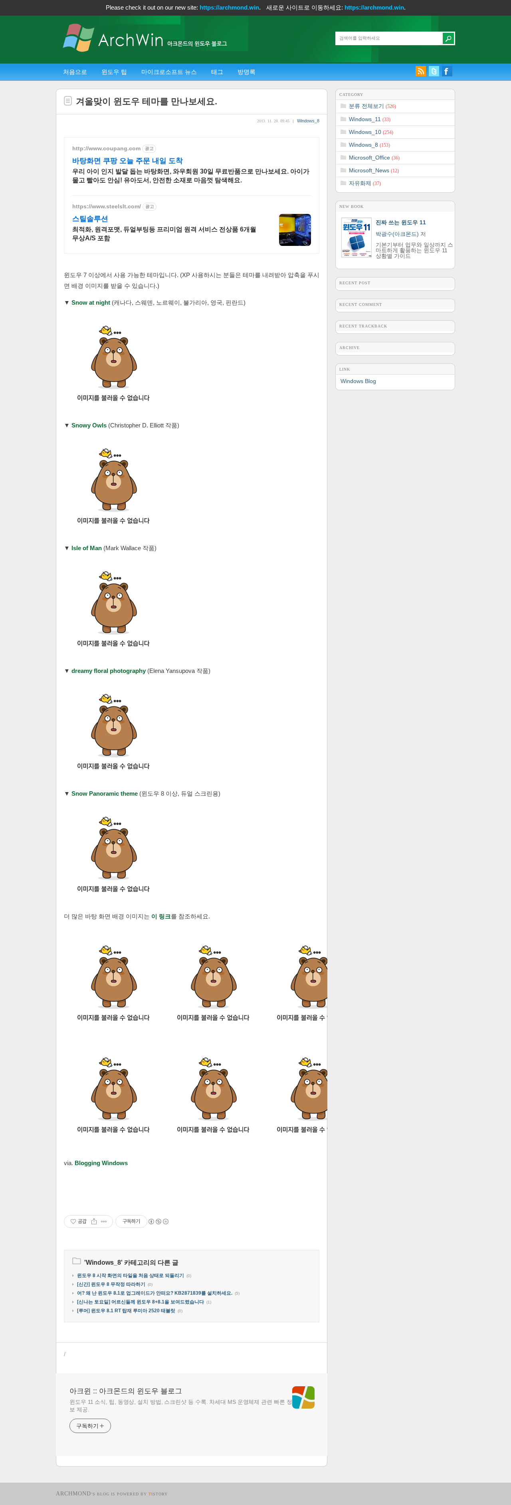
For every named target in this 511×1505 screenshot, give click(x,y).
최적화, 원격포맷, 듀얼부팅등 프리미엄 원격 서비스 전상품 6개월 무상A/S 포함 (164, 234)
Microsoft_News (374, 170)
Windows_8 (308, 120)
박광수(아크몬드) (397, 234)
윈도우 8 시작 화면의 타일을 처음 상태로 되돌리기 (130, 1275)
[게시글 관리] (104, 1222)
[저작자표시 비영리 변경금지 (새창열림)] (158, 1221)
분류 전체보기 (372, 106)
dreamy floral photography (108, 670)
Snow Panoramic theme (104, 793)
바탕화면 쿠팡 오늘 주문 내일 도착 (127, 161)
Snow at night (90, 302)
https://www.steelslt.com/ (106, 206)
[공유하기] (94, 1222)
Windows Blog (358, 381)
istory (158, 1494)
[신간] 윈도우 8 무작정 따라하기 (111, 1284)
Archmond (73, 1494)
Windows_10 (371, 132)
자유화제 (365, 183)
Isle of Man (86, 548)
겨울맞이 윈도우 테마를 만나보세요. (146, 101)
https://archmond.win (229, 7)
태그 (217, 71)
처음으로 (75, 71)
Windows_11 (369, 119)
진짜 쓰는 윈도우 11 (401, 222)
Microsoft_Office (374, 157)
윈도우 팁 (114, 71)
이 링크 (161, 916)
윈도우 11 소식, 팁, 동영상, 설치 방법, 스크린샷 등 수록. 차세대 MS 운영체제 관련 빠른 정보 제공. (180, 1406)
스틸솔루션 (90, 219)
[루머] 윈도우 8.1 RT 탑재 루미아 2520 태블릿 (126, 1310)
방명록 (247, 71)
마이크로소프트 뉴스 (169, 71)
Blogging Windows (101, 1163)
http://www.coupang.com (106, 148)
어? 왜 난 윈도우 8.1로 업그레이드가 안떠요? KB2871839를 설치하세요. (154, 1293)
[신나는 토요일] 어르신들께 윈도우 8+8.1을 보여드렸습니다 (140, 1302)
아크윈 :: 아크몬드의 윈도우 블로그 (125, 1391)
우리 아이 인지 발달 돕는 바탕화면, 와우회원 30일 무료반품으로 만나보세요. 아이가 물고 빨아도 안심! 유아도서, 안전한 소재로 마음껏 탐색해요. (190, 176)
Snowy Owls (89, 425)
